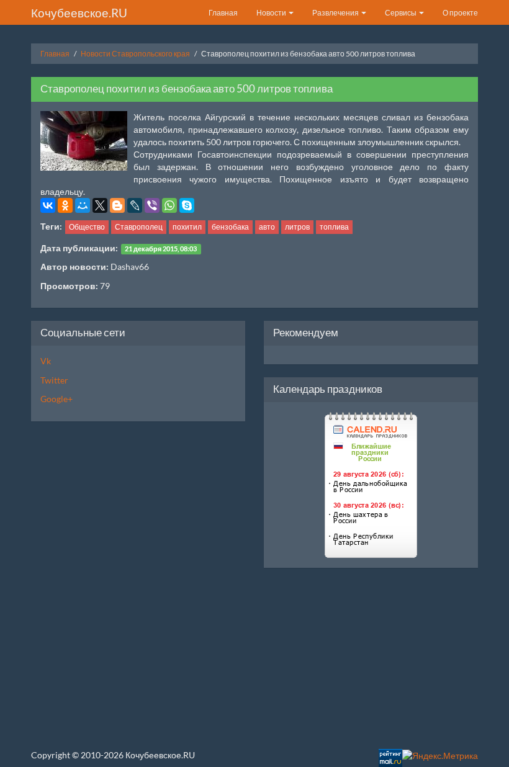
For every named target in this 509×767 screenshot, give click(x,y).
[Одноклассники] (65, 205)
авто (267, 226)
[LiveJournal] (134, 205)
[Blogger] (117, 205)
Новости (271, 12)
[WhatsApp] (169, 205)
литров (297, 226)
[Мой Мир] (82, 205)
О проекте (460, 12)
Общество (87, 226)
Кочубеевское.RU (79, 13)
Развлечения (336, 12)
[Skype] (186, 205)
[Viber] (152, 205)
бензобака (230, 226)
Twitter (54, 380)
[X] (99, 205)
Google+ (56, 398)
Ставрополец (139, 226)
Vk (45, 361)
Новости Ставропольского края (135, 53)
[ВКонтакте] (47, 205)
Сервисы (401, 12)
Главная (223, 12)
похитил (187, 226)
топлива (334, 226)
